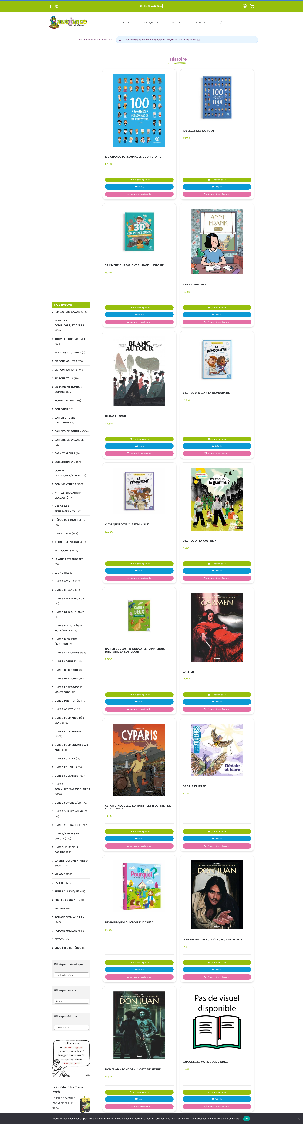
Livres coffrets (66, 661)
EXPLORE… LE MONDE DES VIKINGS (205, 1061)
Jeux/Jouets (63, 550)
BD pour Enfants (66, 369)
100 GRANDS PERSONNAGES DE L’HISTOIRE (133, 156)
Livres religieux (66, 767)
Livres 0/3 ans (64, 581)
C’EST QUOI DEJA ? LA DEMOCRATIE (206, 393)
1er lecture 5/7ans (67, 311)
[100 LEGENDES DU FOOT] (217, 97)
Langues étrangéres (69, 559)
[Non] (298, 1118)
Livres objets (64, 709)
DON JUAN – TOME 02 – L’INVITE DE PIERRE (133, 1069)
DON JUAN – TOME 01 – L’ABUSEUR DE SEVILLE (213, 939)
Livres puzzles (65, 758)
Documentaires (65, 484)
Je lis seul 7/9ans (67, 542)
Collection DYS (65, 462)
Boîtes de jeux (65, 400)
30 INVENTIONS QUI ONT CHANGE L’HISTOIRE (134, 265)
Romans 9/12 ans (66, 930)
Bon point (61, 409)
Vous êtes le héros (68, 947)
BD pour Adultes (66, 361)
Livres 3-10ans (64, 589)
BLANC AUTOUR (115, 416)
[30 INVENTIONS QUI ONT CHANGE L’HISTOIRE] (139, 231)
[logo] (68, 16)
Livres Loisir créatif (69, 700)
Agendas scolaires (68, 352)
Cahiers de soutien (68, 431)
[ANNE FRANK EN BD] (217, 241)
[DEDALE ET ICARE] (217, 749)
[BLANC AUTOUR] (139, 371)
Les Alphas (62, 572)
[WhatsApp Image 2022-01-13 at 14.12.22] (71, 1039)
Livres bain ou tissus (69, 612)
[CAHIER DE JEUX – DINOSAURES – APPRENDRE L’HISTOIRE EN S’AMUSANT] (139, 615)
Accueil (97, 39)
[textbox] (71, 975)
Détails (140, 186)
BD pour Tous (64, 378)
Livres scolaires (66, 775)
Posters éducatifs (67, 900)
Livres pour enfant (68, 731)
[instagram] (56, 6)
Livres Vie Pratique (68, 825)
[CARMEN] (217, 627)
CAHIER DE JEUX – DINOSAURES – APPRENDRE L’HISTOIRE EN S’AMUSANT (135, 650)
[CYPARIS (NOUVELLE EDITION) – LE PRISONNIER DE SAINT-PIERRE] (139, 759)
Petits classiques (67, 891)
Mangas (60, 874)
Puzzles (60, 908)
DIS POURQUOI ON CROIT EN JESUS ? (129, 922)
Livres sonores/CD (68, 802)
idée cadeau (63, 533)
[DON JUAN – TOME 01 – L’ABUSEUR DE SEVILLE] (217, 895)
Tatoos (59, 939)
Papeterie (61, 882)
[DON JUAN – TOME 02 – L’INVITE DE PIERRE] (139, 1025)
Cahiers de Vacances (69, 439)
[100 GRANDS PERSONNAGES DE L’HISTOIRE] (139, 110)
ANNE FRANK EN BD (196, 284)
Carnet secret (65, 453)
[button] (139, 194)
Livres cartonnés (67, 652)
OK (246, 1118)
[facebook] (50, 6)
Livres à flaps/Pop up (69, 598)
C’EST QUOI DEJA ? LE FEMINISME (127, 524)
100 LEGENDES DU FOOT (198, 130)
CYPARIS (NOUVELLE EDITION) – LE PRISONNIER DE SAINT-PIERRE (138, 807)
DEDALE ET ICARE (194, 786)
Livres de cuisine (67, 670)
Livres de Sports (66, 678)
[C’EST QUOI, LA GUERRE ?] (217, 499)
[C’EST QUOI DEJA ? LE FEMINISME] (139, 491)
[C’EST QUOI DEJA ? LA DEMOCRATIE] (217, 359)
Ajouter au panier (141, 180)
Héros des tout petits (70, 519)
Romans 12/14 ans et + (69, 917)
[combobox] (71, 974)
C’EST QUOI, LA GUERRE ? (199, 540)
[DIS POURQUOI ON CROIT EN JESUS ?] (139, 886)
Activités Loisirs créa (70, 339)
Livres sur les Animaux (71, 811)
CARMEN (188, 671)
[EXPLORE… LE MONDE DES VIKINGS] (217, 1021)
